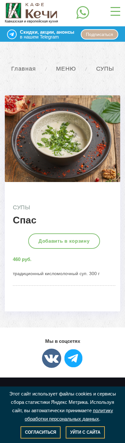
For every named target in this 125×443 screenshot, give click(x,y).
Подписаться (99, 34)
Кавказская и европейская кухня (31, 21)
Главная (23, 68)
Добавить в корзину (64, 241)
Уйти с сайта (85, 432)
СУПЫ (105, 68)
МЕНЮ (66, 68)
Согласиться (40, 432)
